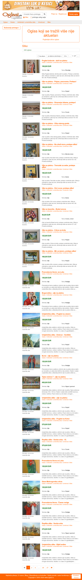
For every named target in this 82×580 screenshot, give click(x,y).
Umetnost (41, 22)
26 (43, 567)
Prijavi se (54, 14)
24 (65, 56)
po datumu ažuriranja (54, 56)
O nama (21, 575)
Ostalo (12, 22)
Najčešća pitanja (11, 575)
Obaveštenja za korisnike (37, 575)
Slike (49, 22)
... (39, 567)
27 (47, 567)
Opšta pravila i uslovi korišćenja (58, 575)
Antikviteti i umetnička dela (26, 22)
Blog (26, 575)
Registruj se (63, 14)
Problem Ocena (76, 576)
